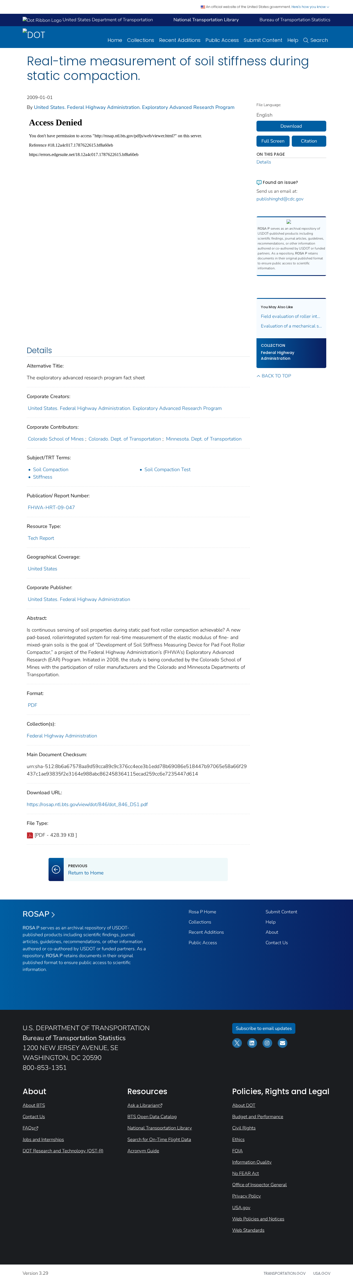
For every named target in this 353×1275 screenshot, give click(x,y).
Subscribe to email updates (264, 1028)
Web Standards (248, 1230)
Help (292, 40)
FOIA (237, 1151)
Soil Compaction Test (168, 469)
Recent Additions (179, 40)
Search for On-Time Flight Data (159, 1139)
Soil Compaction (50, 469)
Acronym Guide (143, 1151)
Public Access (222, 40)
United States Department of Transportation (107, 20)
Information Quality (252, 1162)
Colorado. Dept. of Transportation (125, 439)
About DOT (243, 1105)
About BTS (34, 1105)
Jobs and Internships (43, 1139)
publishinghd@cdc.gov (280, 199)
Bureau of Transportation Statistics (295, 20)
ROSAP (36, 914)
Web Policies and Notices (258, 1219)
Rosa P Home (202, 912)
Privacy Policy (246, 1196)
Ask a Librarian (142, 1105)
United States (42, 568)
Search (319, 40)
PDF (32, 705)
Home (115, 40)
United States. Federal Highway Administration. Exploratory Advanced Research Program (134, 107)
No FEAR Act (245, 1173)
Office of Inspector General (259, 1185)
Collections (140, 40)
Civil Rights (244, 1128)
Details (263, 162)
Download (291, 126)
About (272, 932)
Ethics (238, 1139)
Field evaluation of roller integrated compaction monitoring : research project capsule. (291, 316)
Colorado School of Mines (56, 439)
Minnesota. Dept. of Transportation (204, 439)
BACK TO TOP (276, 376)
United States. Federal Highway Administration (79, 599)
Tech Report (41, 538)
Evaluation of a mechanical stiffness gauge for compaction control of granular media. (291, 326)
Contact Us (277, 943)
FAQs (28, 1128)
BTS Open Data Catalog (152, 1116)
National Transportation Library (159, 1128)
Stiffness (42, 477)
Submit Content (263, 40)
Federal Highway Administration (62, 735)
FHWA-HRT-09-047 (51, 507)
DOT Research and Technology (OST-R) (63, 1151)
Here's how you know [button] (309, 6)
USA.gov (241, 1207)
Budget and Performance (257, 1116)
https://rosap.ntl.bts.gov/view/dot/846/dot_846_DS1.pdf (87, 804)
